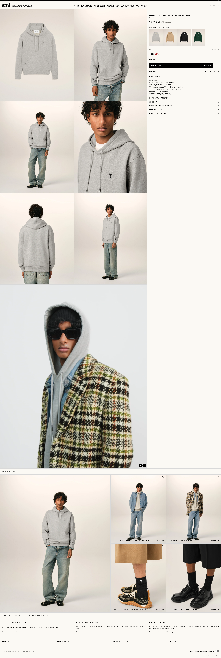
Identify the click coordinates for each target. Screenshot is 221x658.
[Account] (210, 6)
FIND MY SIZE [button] (154, 59)
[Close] (218, 0)
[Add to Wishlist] (163, 476)
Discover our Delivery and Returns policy (162, 632)
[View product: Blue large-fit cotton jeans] (193, 508)
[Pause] (144, 465)
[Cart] (218, 6)
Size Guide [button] (215, 49)
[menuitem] (76, 6)
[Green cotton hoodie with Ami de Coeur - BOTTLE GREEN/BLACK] (198, 37)
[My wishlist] (214, 6)
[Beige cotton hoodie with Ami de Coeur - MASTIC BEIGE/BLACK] (170, 37)
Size (151, 49)
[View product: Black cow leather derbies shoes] (193, 577)
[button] (37, 55)
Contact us (79, 632)
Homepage (6, 615)
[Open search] (206, 6)
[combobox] (184, 54)
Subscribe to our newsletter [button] (11, 632)
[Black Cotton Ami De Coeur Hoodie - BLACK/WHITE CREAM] (184, 37)
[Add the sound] (140, 465)
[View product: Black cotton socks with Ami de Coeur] (138, 577)
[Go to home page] (18, 5)
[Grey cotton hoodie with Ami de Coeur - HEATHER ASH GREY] (156, 37)
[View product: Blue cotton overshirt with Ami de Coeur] (138, 508)
